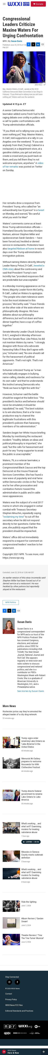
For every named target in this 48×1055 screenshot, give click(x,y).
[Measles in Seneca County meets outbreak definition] (11, 856)
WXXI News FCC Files (14, 1005)
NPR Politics (10, 602)
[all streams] (44, 1051)
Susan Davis (16, 41)
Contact (8, 994)
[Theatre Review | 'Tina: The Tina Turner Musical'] (11, 939)
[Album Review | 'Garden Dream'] (11, 923)
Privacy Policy (11, 1000)
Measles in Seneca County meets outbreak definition (32, 855)
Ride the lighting (28, 902)
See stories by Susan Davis (30, 691)
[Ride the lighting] (11, 906)
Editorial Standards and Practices (19, 1011)
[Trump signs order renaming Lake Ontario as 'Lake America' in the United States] (11, 742)
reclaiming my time (13, 516)
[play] (4, 1051)
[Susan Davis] (9, 626)
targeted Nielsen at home (21, 248)
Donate (39, 4)
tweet (41, 210)
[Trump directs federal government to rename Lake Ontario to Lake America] (11, 795)
